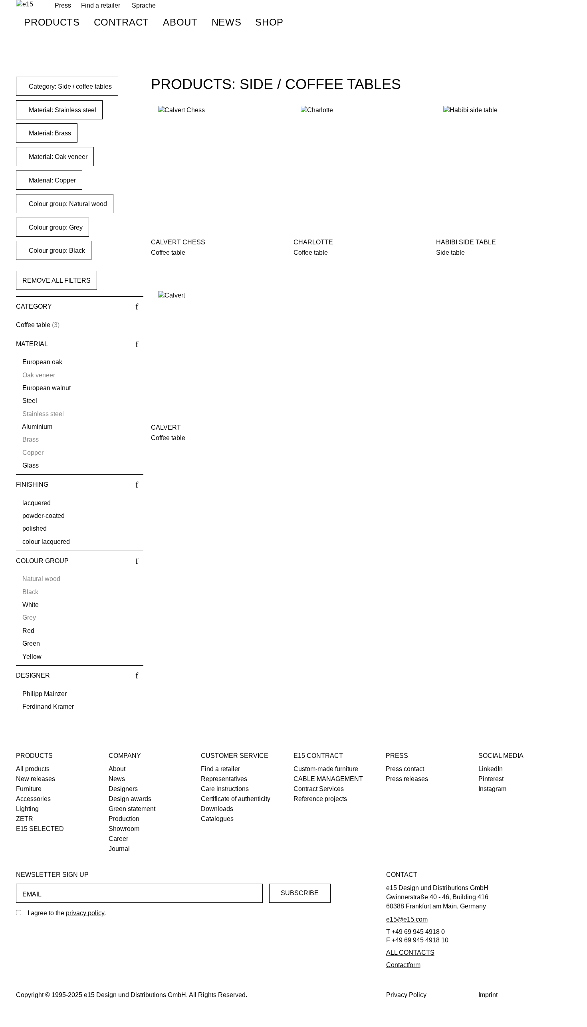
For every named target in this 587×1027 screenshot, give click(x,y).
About (180, 22)
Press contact (405, 768)
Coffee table (33, 324)
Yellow (32, 656)
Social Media (501, 755)
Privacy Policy (406, 994)
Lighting (27, 808)
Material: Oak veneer (57, 156)
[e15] (24, 4)
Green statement (132, 808)
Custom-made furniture (326, 768)
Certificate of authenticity (235, 798)
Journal (119, 848)
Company (125, 755)
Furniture (29, 788)
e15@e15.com (407, 919)
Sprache (144, 5)
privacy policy (85, 913)
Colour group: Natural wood (67, 203)
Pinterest (491, 778)
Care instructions (225, 788)
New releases (35, 778)
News (227, 22)
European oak (42, 362)
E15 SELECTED (40, 828)
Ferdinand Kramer (48, 706)
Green (31, 643)
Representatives (224, 778)
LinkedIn (490, 768)
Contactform (403, 965)
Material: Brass (49, 133)
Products (51, 22)
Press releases (407, 778)
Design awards (130, 798)
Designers (123, 788)
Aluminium (37, 426)
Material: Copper (51, 180)
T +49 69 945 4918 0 (415, 931)
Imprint (488, 994)
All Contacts (410, 952)
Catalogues (217, 818)
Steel (29, 400)
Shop (269, 22)
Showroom (124, 828)
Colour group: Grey (55, 227)
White (30, 604)
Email (32, 894)
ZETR (24, 818)
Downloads (217, 808)
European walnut (46, 388)
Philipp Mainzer (44, 693)
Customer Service (234, 755)
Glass (30, 465)
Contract (121, 22)
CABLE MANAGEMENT (328, 778)
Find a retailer (100, 5)
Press (397, 755)
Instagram (492, 788)
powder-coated (43, 515)
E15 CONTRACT (318, 755)
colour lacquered (46, 541)
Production (124, 818)
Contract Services (319, 788)
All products (33, 768)
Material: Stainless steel (61, 110)
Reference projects (320, 798)
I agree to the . (67, 913)
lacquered (36, 503)
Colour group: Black (56, 250)
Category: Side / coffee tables (69, 86)
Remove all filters (56, 280)
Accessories (33, 798)
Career (118, 838)
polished (34, 528)
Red (28, 630)
